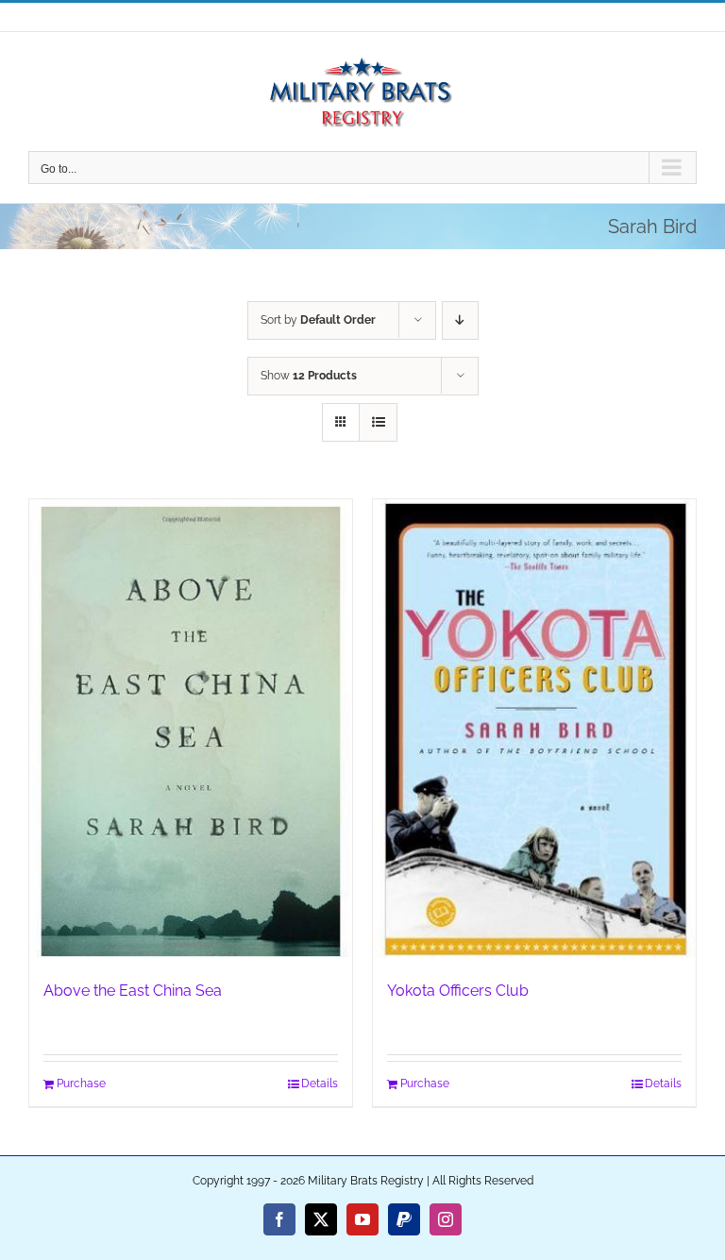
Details (319, 1083)
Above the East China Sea (132, 991)
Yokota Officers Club (458, 991)
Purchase (81, 1083)
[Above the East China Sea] (190, 730)
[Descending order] (460, 320)
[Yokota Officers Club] (534, 730)
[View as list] (378, 422)
